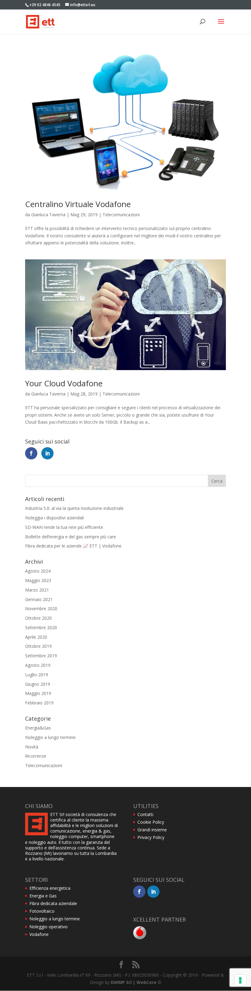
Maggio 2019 (38, 693)
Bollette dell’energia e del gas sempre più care (70, 537)
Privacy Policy (150, 837)
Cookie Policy (150, 822)
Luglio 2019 (36, 674)
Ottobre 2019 (38, 646)
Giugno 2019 (37, 684)
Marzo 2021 (37, 590)
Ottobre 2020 (38, 618)
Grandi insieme (152, 830)
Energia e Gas (43, 896)
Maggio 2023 (38, 580)
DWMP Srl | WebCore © (136, 982)
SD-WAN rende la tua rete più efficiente (64, 527)
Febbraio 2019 (39, 703)
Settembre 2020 (41, 627)
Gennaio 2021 (39, 599)
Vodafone (39, 934)
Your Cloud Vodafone (64, 383)
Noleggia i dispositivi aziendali (54, 518)
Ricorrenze (35, 756)
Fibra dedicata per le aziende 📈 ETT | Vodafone (73, 546)
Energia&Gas (38, 728)
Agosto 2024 (38, 571)
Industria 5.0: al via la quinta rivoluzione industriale (74, 508)
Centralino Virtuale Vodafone (78, 204)
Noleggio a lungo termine (50, 737)
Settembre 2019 (41, 656)
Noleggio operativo (48, 927)
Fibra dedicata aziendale (53, 903)
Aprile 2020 (36, 637)
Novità (31, 747)
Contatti (145, 814)
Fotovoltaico (41, 911)
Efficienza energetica (49, 888)
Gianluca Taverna (48, 214)
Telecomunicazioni (121, 214)
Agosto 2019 (38, 665)
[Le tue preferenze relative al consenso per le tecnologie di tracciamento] (240, 980)
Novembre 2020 (41, 608)
